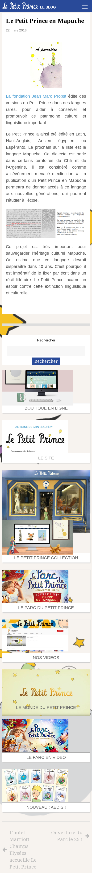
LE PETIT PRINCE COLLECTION (46, 557)
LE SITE (46, 458)
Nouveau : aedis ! (46, 807)
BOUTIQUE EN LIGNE (46, 408)
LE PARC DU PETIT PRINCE (46, 607)
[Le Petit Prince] (20, 5)
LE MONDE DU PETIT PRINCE (46, 707)
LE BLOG (48, 7)
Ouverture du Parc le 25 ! (67, 835)
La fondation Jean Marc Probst (36, 96)
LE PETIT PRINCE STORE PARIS (46, 508)
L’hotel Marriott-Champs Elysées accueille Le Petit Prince (23, 849)
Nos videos (46, 657)
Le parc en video (46, 757)
